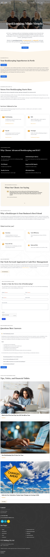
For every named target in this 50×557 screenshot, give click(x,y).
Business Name (27, 297)
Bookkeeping (8, 117)
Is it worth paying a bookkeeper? (8, 363)
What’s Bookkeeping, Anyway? (8, 333)
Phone (27, 292)
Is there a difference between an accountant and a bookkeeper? (14, 361)
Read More (3, 417)
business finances (25, 267)
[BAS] (29, 117)
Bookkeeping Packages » (35, 137)
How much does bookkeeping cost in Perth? (10, 359)
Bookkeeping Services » (9, 123)
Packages (33, 130)
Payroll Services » (8, 137)
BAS (32, 117)
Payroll (7, 130)
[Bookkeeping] (3, 117)
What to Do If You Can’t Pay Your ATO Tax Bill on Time (16, 415)
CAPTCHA (3, 312)
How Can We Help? (4, 302)
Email (4, 297)
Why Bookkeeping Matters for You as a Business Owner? (13, 356)
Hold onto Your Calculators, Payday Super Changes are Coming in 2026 (20, 495)
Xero (3, 67)
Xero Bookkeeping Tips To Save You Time (12, 455)
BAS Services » (33, 123)
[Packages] (29, 131)
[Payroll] (3, 131)
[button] (27, 3)
